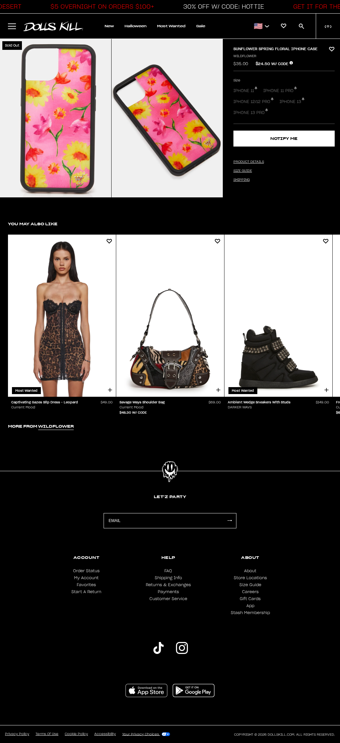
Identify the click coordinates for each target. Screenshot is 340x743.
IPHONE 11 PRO (278, 91)
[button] (100, 6)
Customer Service (168, 599)
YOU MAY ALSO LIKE (32, 223)
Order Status (86, 571)
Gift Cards (250, 599)
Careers (250, 592)
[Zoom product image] (55, 118)
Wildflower (244, 56)
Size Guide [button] (242, 170)
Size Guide (250, 585)
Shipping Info (168, 578)
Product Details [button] (248, 161)
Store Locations (250, 578)
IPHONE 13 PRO (249, 113)
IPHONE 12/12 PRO (251, 102)
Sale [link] (200, 26)
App (250, 606)
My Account (86, 578)
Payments (168, 592)
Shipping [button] (241, 179)
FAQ (168, 571)
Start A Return (86, 592)
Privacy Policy (17, 734)
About (250, 571)
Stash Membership (250, 613)
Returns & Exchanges (168, 585)
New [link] (109, 26)
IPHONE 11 (243, 91)
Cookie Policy (76, 734)
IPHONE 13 (290, 102)
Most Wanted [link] (171, 26)
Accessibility (105, 734)
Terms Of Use (47, 734)
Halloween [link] (135, 26)
